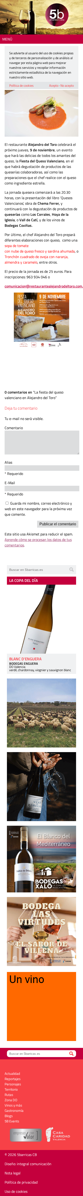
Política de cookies (21, 85)
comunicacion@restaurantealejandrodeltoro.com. (44, 286)
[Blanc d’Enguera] (41, 619)
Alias (8, 462)
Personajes (13, 1084)
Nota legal (13, 1173)
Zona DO (11, 1100)
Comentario (14, 428)
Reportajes (13, 1078)
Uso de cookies (16, 1191)
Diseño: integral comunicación (28, 1164)
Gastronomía (14, 1110)
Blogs (9, 1115)
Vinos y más (13, 1105)
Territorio (11, 1089)
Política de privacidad (21, 1182)
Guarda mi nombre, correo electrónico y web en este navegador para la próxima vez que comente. (38, 508)
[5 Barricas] (57, 15)
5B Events (12, 1121)
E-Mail (10, 483)
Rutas (9, 1094)
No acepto (67, 85)
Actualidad (12, 1073)
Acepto (53, 85)
